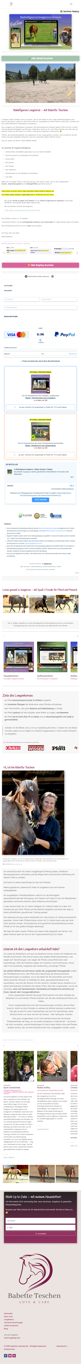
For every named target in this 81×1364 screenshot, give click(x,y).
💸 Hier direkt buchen (40, 58)
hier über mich (17, 864)
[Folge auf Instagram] (14, 1355)
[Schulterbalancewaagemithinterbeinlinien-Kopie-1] (42, 1182)
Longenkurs (9, 1319)
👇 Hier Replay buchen (41, 265)
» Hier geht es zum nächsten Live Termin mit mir (22, 210)
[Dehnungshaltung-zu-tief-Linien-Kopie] (15, 1182)
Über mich (8, 1316)
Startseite (8, 1313)
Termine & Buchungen (13, 1322)
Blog (6, 1328)
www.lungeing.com (12, 1338)
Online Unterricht (11, 1325)
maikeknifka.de (43, 1129)
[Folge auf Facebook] (5, 1355)
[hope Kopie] (42, 612)
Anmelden (42, 1233)
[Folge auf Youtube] (10, 1355)
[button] (4, 83)
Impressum (61, 1346)
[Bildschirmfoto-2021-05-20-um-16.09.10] (15, 612)
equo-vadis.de (9, 1157)
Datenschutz (9, 1349)
